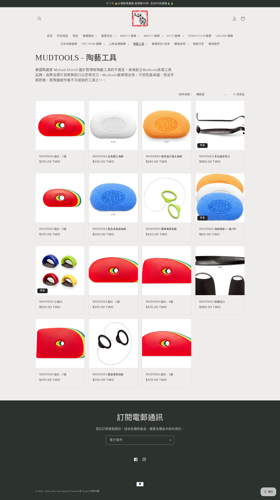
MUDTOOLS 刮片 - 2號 (52, 374)
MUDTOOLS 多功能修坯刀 (214, 156)
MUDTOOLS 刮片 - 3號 (159, 374)
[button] (39, 18)
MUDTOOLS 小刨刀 (50, 302)
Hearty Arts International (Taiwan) (61, 491)
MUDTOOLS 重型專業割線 (108, 374)
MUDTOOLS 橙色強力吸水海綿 (164, 156)
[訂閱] (170, 440)
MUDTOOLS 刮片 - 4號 (159, 302)
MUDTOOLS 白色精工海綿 (108, 156)
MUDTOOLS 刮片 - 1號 (52, 156)
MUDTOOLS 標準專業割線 (161, 229)
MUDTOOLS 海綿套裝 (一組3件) (217, 229)
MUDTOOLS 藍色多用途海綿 (109, 229)
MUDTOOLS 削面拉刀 (212, 302)
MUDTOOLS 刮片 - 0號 (52, 229)
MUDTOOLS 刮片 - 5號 (106, 302)
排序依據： (186, 94)
